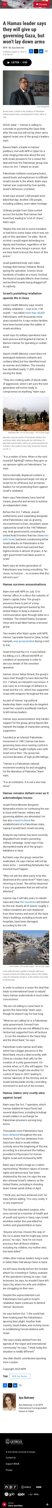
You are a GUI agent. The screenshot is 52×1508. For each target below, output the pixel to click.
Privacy (9, 1470)
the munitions (28, 902)
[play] (4, 1504)
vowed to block (21, 820)
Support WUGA (12, 1464)
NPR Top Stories (19, 1376)
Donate (43, 4)
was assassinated (23, 641)
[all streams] (48, 1504)
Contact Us (11, 1458)
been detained (11, 1134)
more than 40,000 (35, 312)
